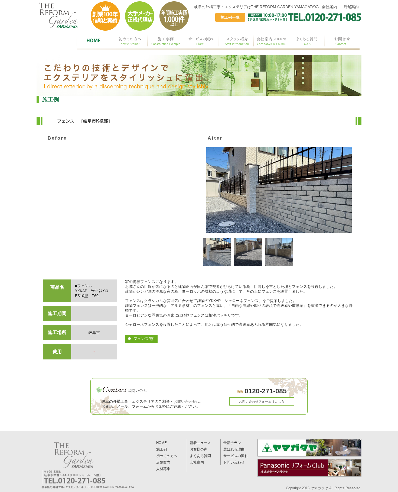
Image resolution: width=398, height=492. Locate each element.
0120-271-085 (265, 391)
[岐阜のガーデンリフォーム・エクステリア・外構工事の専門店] (59, 15)
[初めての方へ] (129, 42)
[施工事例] (165, 42)
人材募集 (163, 469)
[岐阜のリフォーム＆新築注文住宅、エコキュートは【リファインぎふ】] (309, 468)
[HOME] (94, 42)
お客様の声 (198, 449)
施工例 (161, 449)
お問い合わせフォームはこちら (262, 401)
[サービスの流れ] (200, 42)
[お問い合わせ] (342, 42)
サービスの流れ (235, 456)
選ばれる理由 (233, 449)
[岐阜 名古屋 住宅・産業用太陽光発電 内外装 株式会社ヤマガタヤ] (309, 447)
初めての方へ (166, 456)
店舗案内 (351, 7)
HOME (161, 443)
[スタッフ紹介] (235, 42)
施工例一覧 (230, 17)
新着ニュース (200, 443)
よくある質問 (200, 456)
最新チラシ (232, 443)
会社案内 (329, 7)
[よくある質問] (306, 42)
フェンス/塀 (143, 338)
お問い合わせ (233, 462)
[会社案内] (271, 42)
